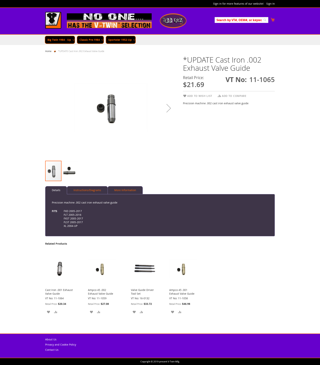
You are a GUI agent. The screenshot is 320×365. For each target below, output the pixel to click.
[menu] (160, 40)
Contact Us (52, 349)
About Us (50, 339)
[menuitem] (60, 40)
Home (48, 51)
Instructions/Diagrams (87, 190)
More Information (125, 190)
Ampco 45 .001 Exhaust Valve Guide (181, 291)
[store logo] (53, 21)
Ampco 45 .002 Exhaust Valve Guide (100, 291)
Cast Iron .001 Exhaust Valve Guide (59, 291)
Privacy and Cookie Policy (60, 344)
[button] (168, 108)
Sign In (270, 3)
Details (56, 190)
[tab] (56, 190)
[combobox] (241, 20)
